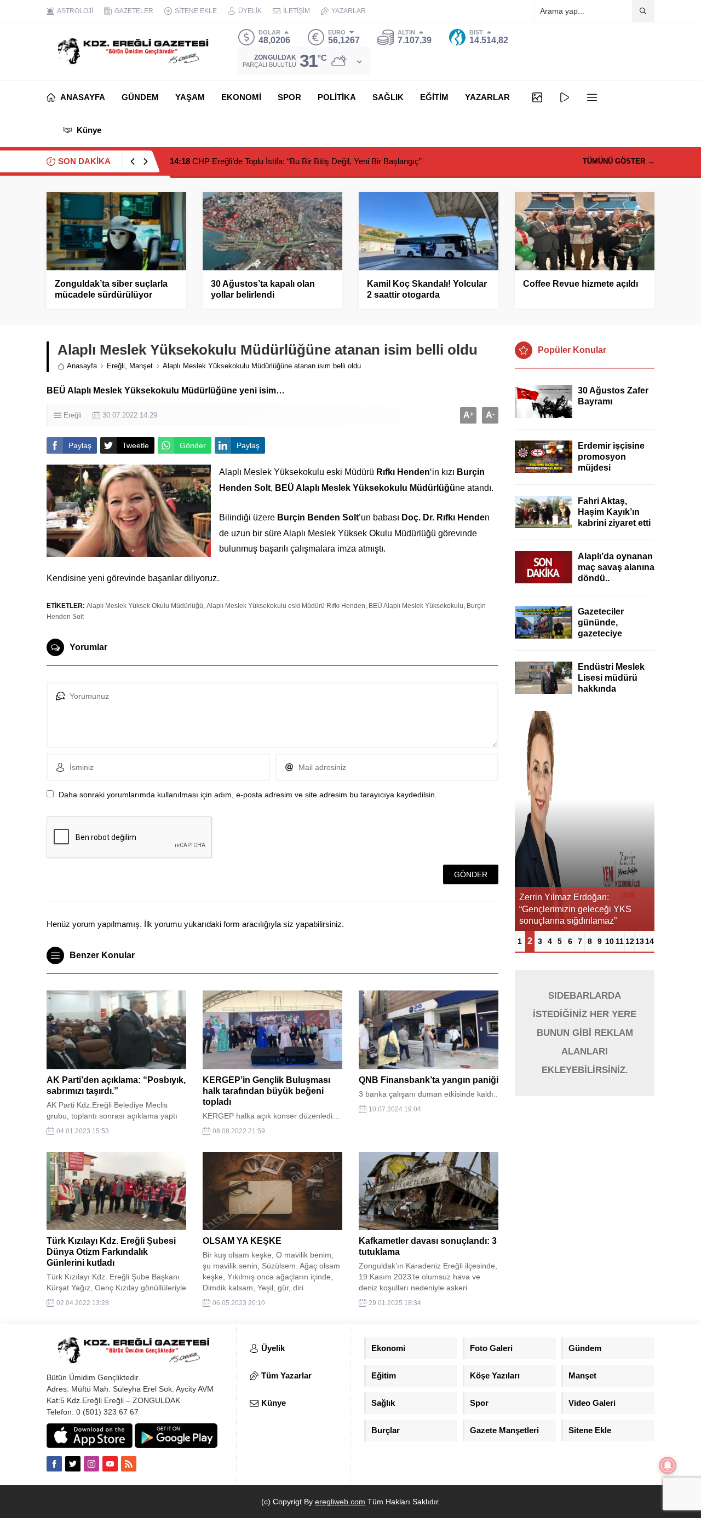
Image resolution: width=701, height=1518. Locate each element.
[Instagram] (91, 1463)
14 (649, 941)
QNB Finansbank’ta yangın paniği (428, 1080)
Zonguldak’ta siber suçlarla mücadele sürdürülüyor (111, 289)
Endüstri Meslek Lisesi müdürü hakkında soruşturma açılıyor (611, 688)
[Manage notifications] (667, 1465)
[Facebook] (54, 1463)
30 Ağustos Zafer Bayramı (613, 396)
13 (639, 941)
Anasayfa (82, 366)
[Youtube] (110, 1463)
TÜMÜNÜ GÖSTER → (618, 161)
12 (629, 941)
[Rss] (128, 1463)
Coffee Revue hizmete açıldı (580, 283)
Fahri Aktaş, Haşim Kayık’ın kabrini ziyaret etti (614, 512)
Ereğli (116, 366)
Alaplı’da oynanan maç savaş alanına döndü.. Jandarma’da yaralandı (616, 578)
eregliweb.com (340, 1501)
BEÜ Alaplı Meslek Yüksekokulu (416, 606)
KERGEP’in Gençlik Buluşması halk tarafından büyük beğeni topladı (266, 1090)
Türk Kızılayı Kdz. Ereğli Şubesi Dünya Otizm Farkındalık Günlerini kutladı (111, 1251)
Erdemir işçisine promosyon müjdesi (611, 456)
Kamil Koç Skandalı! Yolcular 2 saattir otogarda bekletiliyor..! (427, 294)
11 (620, 941)
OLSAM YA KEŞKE (242, 1240)
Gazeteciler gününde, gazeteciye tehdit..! (601, 628)
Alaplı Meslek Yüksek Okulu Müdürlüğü (145, 606)
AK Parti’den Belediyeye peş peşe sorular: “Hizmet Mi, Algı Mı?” (295, 161)
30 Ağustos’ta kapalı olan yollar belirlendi (263, 289)
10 (609, 941)
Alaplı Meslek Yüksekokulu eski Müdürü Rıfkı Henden (285, 606)
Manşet (141, 366)
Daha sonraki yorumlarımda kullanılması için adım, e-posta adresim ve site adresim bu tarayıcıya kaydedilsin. (248, 794)
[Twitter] (73, 1463)
